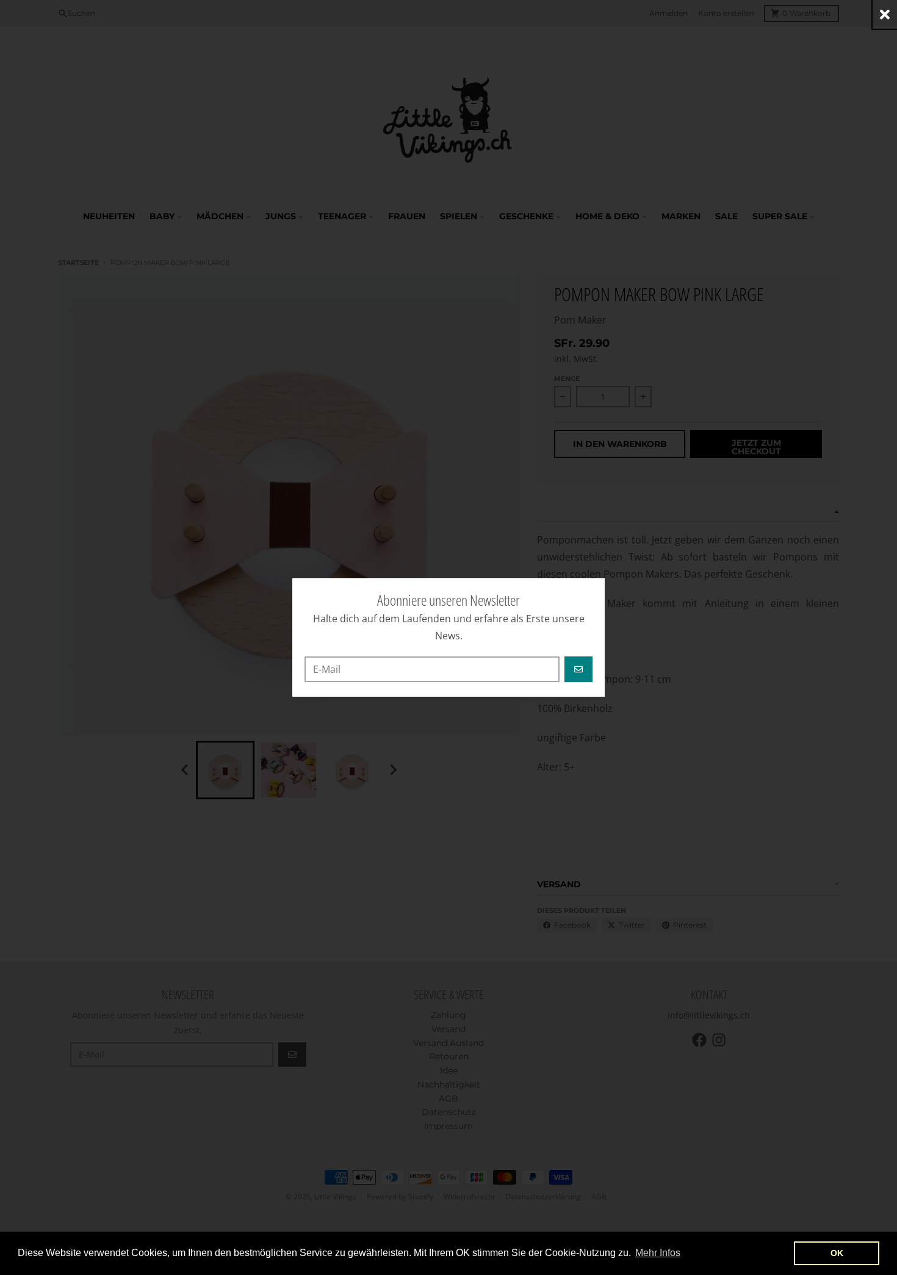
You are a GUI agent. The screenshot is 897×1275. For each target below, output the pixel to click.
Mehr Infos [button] (657, 1253)
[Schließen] (885, 14)
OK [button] (836, 1253)
